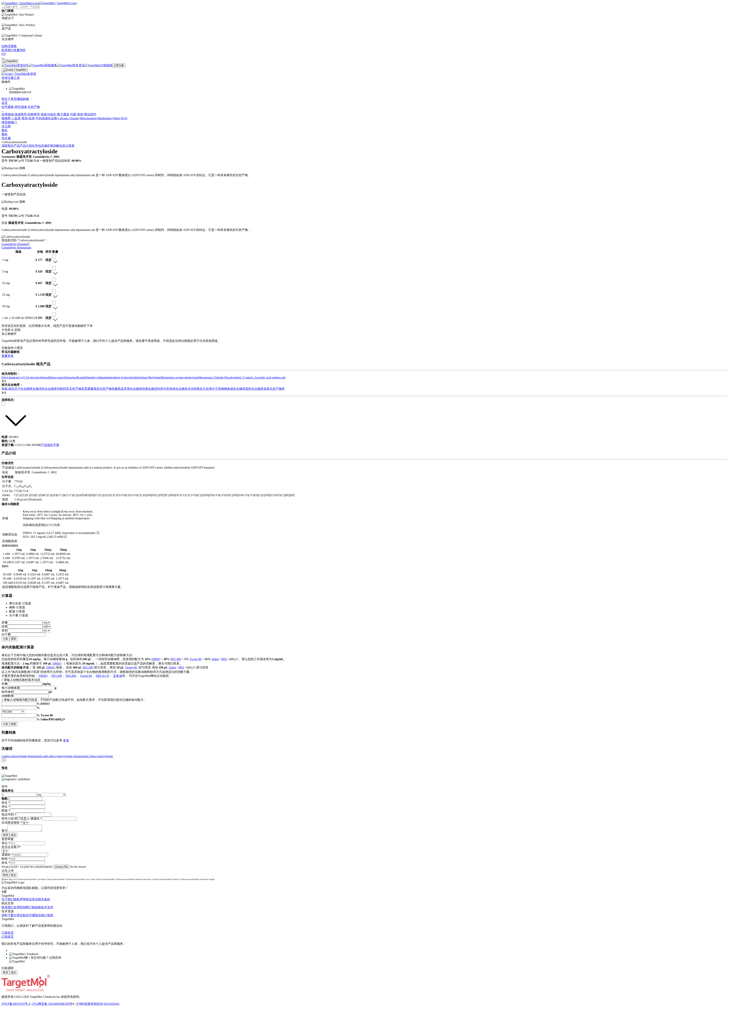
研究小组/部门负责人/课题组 (22, 818)
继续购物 (23, 99)
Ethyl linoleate (10, 377)
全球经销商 (21, 907)
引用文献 (20, 915)
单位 (6, 806)
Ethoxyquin (56, 377)
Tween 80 (195, 659)
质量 (5, 622)
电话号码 (9, 814)
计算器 (69, 145)
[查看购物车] (3, 58)
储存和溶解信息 (54, 145)
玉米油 (117, 675)
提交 (13, 834)
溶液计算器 (45, 915)
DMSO (155, 659)
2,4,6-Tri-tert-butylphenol (34, 377)
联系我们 (8, 907)
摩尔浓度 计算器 (20, 603)
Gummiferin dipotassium (16, 247)
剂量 (5, 683)
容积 (5, 630)
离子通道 (63, 114)
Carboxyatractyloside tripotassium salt (24, 756)
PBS (224, 659)
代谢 (73, 114)
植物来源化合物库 (233, 388)
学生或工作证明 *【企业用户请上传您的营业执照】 (27, 867)
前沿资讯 (32, 899)
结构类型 (34, 114)
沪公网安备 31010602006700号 (52, 1003)
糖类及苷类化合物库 (128, 388)
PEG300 (175, 659)
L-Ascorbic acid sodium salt (268, 377)
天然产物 (34, 107)
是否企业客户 (11, 847)
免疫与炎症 (48, 114)
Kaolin (81, 377)
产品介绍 (26, 145)
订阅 (5, 932)
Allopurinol (70, 377)
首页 (5, 103)
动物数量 (8, 695)
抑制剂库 (63, 388)
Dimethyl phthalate (96, 377)
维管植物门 (9, 122)
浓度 (5, 626)
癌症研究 (90, 114)
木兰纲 (6, 126)
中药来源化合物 (46, 118)
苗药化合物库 (254, 388)
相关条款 (44, 899)
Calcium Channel (68, 118)
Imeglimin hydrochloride (123, 377)
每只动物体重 (11, 687)
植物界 (6, 118)
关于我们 (8, 899)
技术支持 (47, 907)
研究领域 (21, 107)
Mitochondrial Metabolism (95, 118)
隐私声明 (20, 899)
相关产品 (14, 145)
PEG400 (71, 675)
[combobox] (54, 257)
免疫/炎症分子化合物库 (17, 388)
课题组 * (7, 854)
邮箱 (6, 810)
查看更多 (8, 355)
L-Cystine (246, 377)
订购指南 (35, 907)
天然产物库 (76, 388)
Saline (215, 659)
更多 (66, 740)
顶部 (5, 145)
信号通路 (8, 107)
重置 (13, 638)
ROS (124, 118)
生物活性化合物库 (45, 388)
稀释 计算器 (17, 607)
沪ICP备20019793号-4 (16, 1003)
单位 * (6, 843)
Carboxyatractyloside (100, 756)
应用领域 (8, 114)
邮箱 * (6, 858)
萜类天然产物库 (274, 388)
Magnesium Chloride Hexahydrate (219, 377)
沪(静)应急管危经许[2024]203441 (98, 1003)
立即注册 (119, 65)
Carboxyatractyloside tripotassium (67, 756)
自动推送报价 (12, 822)
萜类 (32, 118)
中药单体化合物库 (175, 388)
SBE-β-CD (102, 675)
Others (116, 118)
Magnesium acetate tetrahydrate (179, 377)
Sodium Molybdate (149, 377)
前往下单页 (9, 99)
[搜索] (3, 7)
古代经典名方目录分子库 (204, 388)
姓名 (6, 802)
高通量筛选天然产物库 (99, 388)
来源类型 (21, 114)
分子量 (6, 634)
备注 (5, 830)
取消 (5, 834)
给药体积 (8, 691)
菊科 (5, 134)
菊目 (5, 130)
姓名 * (6, 862)
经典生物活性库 (152, 388)
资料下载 (8, 915)
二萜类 (16, 118)
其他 (80, 114)
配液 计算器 (17, 611)
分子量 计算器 (18, 615)
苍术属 (6, 138)
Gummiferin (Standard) (15, 244)
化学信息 (38, 145)
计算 (5, 638)
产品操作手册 (50, 445)
